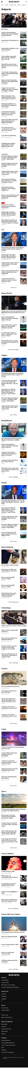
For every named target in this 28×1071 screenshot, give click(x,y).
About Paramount (5, 1040)
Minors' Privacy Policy (6, 1017)
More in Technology (13, 662)
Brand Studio (4, 1031)
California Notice (5, 1010)
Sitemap (3, 1033)
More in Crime (13, 785)
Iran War (7, 5)
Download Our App (6, 1029)
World (19, 5)
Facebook (3, 996)
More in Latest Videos (13, 969)
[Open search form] (26, 1)
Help (2, 1047)
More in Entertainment (13, 602)
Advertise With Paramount (8, 1042)
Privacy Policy (4, 1007)
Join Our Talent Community (8, 1045)
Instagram (3, 998)
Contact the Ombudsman (7, 1052)
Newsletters (4, 1024)
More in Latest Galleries (13, 908)
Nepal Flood (13, 5)
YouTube (3, 994)
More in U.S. (13, 287)
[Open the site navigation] (5, 1)
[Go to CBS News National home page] (14, 1)
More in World (14, 541)
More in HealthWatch (13, 477)
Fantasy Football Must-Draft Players (10, 987)
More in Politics (13, 414)
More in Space (13, 847)
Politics (23, 5)
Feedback (3, 1050)
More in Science (13, 723)
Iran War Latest (5, 982)
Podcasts (3, 1026)
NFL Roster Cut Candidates (8, 984)
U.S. (2, 5)
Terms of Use (4, 1015)
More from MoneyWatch (13, 349)
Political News (4, 980)
